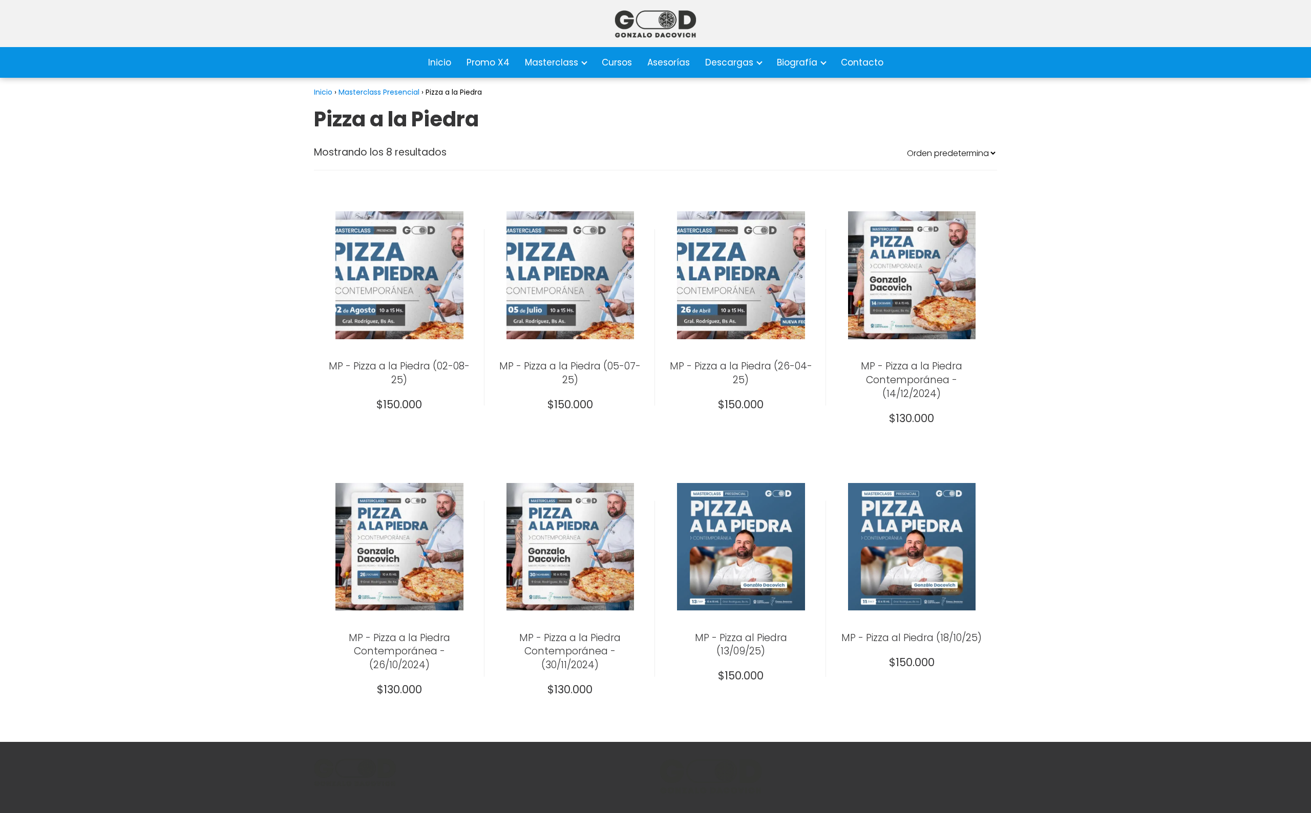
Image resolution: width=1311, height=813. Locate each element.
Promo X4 (488, 62)
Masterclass (551, 62)
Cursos (617, 62)
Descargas (729, 62)
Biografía (797, 62)
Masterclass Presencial (379, 92)
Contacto (862, 62)
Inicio (439, 62)
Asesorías (668, 62)
